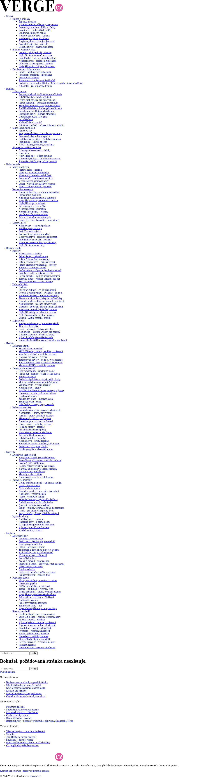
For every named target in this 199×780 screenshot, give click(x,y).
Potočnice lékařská (15, 706)
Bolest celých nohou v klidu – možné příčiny (28, 742)
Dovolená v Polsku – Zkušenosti (22, 712)
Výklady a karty (20, 516)
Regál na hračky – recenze (32, 426)
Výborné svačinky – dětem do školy (36, 334)
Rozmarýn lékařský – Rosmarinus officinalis (40, 94)
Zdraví (9, 16)
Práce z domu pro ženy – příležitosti (36, 597)
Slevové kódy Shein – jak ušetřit (34, 639)
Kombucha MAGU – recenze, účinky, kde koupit (43, 340)
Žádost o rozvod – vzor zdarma (34, 561)
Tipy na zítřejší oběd (29, 326)
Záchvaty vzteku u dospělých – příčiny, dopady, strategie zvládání (51, 83)
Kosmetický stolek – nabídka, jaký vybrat (39, 443)
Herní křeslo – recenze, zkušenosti (35, 432)
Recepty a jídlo (13, 248)
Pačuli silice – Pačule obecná (33, 141)
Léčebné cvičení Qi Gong (31, 463)
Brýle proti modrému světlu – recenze (37, 572)
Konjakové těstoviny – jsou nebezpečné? (39, 323)
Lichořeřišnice (26, 119)
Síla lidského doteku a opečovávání (23, 685)
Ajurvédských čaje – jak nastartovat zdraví (39, 158)
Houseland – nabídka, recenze (33, 636)
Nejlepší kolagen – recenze (32, 203)
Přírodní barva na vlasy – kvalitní (35, 239)
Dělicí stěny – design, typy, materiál (36, 404)
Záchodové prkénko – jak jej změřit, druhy (39, 379)
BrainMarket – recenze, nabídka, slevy (37, 58)
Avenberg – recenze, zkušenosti (34, 630)
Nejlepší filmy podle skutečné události (37, 594)
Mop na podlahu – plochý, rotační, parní (38, 382)
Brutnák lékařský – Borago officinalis (37, 114)
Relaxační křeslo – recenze (32, 435)
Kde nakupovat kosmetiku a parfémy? (37, 197)
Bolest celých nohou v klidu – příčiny (37, 27)
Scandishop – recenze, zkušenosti (35, 628)
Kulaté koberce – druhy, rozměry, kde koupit (40, 362)
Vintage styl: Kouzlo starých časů (35, 175)
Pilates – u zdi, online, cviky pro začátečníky (40, 298)
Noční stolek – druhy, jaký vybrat (35, 412)
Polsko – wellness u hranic (32, 547)
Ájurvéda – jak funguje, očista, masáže (38, 161)
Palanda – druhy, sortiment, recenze (36, 415)
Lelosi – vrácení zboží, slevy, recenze (37, 183)
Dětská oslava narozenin (31, 566)
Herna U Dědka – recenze (19, 718)
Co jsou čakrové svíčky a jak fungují (37, 466)
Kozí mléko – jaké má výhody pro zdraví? (39, 331)
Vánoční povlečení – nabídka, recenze (37, 354)
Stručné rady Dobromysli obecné (22, 709)
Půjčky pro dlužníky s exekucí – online (38, 580)
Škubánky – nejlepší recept (19, 739)
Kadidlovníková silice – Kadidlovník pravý (40, 139)
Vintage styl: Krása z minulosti (34, 172)
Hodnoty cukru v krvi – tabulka (34, 35)
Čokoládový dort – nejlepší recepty (36, 273)
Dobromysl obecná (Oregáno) (33, 116)
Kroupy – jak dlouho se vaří (32, 267)
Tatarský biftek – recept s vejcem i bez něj (39, 278)
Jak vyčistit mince (27, 558)
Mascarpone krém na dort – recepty (36, 281)
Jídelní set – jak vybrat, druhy (33, 446)
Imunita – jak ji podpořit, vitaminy (35, 52)
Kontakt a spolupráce (10, 770)
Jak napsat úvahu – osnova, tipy (34, 575)
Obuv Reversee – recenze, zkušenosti (37, 647)
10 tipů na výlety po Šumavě (33, 555)
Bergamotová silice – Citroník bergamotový (40, 133)
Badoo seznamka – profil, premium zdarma (40, 591)
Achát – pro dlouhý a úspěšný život (36, 510)
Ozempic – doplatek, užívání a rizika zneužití (41, 306)
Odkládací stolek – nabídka (32, 438)
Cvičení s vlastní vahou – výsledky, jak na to (40, 292)
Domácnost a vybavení (23, 368)
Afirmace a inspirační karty (32, 471)
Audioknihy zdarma (28, 600)
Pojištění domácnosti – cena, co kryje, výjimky (41, 390)
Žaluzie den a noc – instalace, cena (36, 399)
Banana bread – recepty (30, 253)
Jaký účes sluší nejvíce (30, 231)
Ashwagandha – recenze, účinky (35, 150)
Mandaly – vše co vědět (30, 474)
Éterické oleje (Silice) (16, 690)
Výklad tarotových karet (30, 530)
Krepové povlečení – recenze (33, 357)
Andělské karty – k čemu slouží (34, 521)
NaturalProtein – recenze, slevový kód (37, 304)
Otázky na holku (27, 569)
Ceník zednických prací (17, 715)
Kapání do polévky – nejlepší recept (24, 693)
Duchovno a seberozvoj (24, 454)
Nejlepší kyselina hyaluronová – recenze (38, 200)
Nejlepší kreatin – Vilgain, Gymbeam (37, 66)
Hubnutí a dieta (20, 284)
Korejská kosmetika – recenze (33, 211)
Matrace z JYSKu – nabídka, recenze (37, 365)
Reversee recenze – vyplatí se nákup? (37, 642)
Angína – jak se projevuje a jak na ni (37, 41)
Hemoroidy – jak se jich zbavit (34, 38)
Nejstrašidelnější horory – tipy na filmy (38, 608)
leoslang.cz (35, 776)
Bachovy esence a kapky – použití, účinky (27, 682)
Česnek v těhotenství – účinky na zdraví (25, 696)
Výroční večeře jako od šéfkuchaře (36, 337)
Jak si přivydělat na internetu (33, 602)
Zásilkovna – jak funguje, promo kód (37, 541)
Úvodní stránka (7, 671)
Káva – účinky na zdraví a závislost (36, 329)
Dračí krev (24, 153)
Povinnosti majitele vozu (31, 538)
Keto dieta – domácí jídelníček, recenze (38, 309)
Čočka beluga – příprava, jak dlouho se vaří (40, 270)
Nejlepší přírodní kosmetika (32, 209)
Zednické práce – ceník (30, 401)
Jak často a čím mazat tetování (33, 214)
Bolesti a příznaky (21, 19)
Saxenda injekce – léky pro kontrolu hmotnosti (41, 301)
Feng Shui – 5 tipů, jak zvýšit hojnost (37, 457)
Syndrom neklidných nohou (32, 33)
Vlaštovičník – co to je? (30, 122)
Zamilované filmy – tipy (30, 605)
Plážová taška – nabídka (30, 169)
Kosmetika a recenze (22, 189)
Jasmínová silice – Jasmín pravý (34, 136)
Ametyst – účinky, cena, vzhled (34, 505)
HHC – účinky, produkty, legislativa (36, 144)
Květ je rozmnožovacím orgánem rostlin (26, 688)
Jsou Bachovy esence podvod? (21, 737)
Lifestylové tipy (20, 535)
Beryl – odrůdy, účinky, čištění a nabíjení (39, 513)
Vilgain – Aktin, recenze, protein (35, 318)
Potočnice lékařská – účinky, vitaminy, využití (41, 125)
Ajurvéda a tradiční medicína (26, 147)
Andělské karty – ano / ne (31, 519)
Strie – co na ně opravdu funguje (35, 217)
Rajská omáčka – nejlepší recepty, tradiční (39, 276)
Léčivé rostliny (19, 91)
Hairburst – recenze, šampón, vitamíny (37, 242)
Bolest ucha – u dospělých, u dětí (35, 30)
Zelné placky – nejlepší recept (33, 256)
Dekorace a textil (20, 345)
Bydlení (10, 343)
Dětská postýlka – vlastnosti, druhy (36, 449)
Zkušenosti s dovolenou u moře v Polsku (39, 549)
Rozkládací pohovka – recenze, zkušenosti (39, 410)
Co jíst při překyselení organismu (22, 745)
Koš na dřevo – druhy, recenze (34, 440)
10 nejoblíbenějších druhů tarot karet (36, 524)
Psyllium (23, 287)
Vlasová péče (19, 223)
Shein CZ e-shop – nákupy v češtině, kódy (39, 616)
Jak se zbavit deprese (29, 77)
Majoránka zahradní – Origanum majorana (39, 105)
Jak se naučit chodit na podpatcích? (36, 178)
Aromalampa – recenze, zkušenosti (36, 421)
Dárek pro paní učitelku (30, 544)
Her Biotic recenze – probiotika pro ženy (39, 295)
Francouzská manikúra (30, 195)
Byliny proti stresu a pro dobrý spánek (37, 100)
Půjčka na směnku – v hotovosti (34, 586)
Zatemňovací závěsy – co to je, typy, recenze (40, 359)
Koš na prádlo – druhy (30, 387)
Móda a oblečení (20, 167)
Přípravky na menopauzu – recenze (36, 63)
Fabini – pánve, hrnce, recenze (34, 633)
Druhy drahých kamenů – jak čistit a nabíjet (40, 482)
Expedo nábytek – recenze (32, 619)
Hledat (33, 653)
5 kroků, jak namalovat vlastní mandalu (38, 468)
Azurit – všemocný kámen (31, 496)
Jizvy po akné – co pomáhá (32, 206)
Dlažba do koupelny (29, 396)
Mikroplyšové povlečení (30, 348)
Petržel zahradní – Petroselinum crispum (38, 102)
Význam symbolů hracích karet (34, 527)
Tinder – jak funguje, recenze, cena (36, 589)
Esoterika (10, 452)
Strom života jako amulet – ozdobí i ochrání (40, 460)
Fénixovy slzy (25, 130)
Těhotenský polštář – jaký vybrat (35, 418)
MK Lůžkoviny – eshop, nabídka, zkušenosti (41, 351)
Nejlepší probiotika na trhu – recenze (37, 315)
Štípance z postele (27, 21)
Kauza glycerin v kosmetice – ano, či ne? (39, 220)
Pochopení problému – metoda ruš (35, 74)
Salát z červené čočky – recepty (34, 259)
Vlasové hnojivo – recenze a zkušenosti (38, 236)
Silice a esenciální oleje (23, 128)
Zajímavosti (18, 320)
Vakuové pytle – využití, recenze (35, 385)
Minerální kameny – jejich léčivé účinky (38, 499)
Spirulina (10, 734)
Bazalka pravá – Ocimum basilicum (36, 111)
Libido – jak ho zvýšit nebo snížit (35, 72)
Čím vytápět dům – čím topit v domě (37, 371)
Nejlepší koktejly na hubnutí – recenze (37, 312)
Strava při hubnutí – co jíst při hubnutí (37, 290)
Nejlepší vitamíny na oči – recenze (35, 55)
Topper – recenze (27, 376)
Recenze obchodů (21, 611)
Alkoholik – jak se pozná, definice (35, 86)
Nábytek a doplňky (21, 407)
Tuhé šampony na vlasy (30, 228)
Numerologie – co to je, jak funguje (36, 477)
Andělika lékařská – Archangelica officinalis (40, 108)
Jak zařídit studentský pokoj (32, 429)
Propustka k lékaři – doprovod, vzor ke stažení (41, 563)
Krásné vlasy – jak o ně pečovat (34, 225)
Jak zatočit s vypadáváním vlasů (34, 234)
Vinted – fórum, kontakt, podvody (35, 186)
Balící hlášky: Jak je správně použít (36, 552)
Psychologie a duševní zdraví (26, 69)
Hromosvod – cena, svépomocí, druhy (37, 393)
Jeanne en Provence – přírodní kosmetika (39, 192)
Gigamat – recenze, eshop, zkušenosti (37, 625)
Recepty (16, 250)
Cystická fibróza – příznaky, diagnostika (38, 24)
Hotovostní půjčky (28, 583)
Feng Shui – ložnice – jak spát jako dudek (39, 373)
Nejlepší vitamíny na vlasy (32, 245)
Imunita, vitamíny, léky (23, 49)
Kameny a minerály (22, 480)
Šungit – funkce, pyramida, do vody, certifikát (41, 507)
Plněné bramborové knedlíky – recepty (38, 264)
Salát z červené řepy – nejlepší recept (37, 262)
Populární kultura (20, 577)
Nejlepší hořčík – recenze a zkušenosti (37, 60)
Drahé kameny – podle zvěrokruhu (36, 502)
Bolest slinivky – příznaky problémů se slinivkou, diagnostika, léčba (39, 720)
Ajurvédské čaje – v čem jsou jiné (35, 155)
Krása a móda (13, 164)
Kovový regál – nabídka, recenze (35, 424)
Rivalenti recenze (27, 644)
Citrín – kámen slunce (29, 485)
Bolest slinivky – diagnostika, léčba (36, 46)
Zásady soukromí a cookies (36, 770)
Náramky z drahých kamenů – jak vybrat (39, 491)
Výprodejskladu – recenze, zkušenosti (37, 622)
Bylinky (10, 88)
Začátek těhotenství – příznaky (34, 44)
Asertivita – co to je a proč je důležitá (37, 80)
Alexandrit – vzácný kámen (32, 494)
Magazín (10, 533)
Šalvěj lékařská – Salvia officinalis (35, 97)
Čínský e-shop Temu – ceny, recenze (37, 614)
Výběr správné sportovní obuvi (34, 181)
